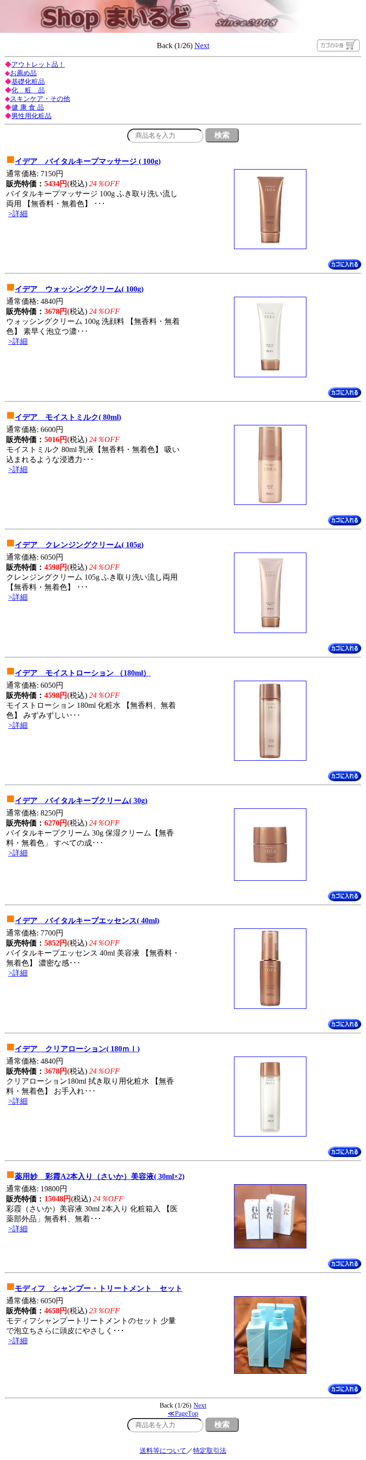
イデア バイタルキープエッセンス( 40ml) (87, 920)
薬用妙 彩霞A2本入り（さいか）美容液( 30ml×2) (99, 1176)
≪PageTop (183, 1413)
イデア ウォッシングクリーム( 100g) (79, 289)
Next (201, 45)
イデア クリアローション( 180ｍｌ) (77, 1049)
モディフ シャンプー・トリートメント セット (99, 1288)
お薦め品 (23, 73)
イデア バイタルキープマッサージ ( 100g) (88, 161)
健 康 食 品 (27, 107)
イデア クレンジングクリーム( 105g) (79, 545)
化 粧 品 (28, 90)
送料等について (163, 1450)
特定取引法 (209, 1450)
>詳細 (18, 214)
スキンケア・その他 (40, 98)
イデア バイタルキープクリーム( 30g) (81, 800)
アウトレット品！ (38, 64)
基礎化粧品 (28, 81)
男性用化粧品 (31, 116)
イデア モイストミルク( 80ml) (68, 417)
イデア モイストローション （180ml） (83, 673)
